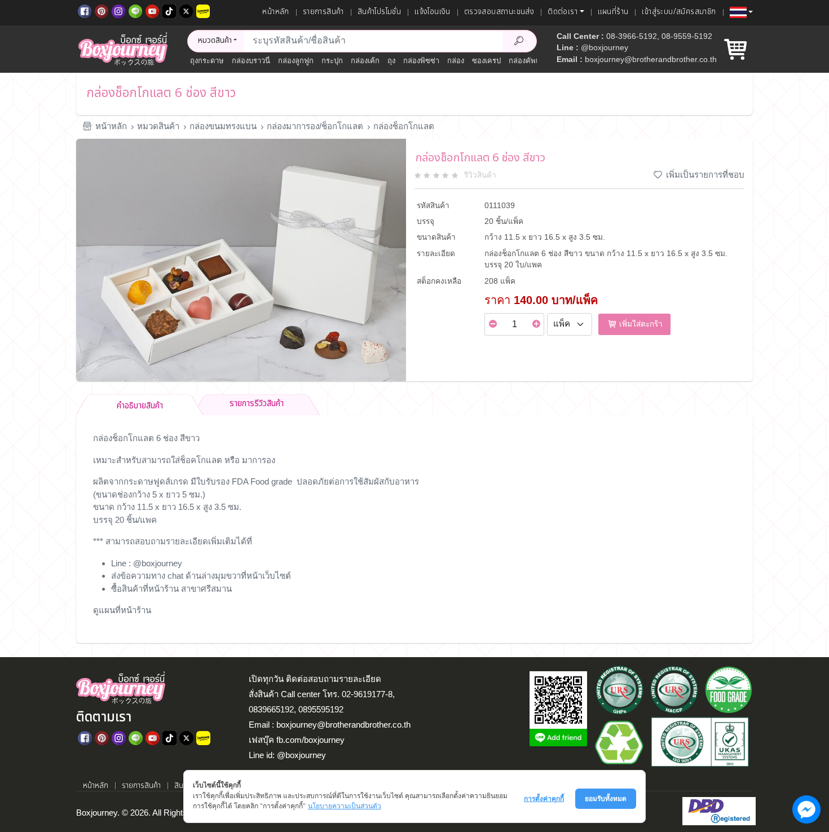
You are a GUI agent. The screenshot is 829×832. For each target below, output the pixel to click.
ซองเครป (486, 60)
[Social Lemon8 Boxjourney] (203, 10)
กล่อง (455, 60)
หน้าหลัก (275, 11)
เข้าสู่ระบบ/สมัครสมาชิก (679, 11)
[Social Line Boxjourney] (135, 10)
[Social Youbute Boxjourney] (152, 10)
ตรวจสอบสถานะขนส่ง (499, 11)
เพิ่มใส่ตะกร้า (640, 324)
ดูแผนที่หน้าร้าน (122, 610)
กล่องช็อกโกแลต (403, 126)
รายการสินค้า (323, 11)
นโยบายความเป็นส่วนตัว (344, 806)
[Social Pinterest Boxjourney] (101, 10)
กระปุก (332, 60)
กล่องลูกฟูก (296, 60)
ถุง (391, 60)
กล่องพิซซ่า (421, 60)
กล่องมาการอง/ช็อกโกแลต (315, 126)
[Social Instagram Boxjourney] (118, 10)
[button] (741, 12)
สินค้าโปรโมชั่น (379, 11)
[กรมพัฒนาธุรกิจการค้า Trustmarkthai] (718, 810)
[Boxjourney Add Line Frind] (558, 738)
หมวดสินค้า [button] (215, 40)
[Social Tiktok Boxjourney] (169, 10)
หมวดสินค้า (158, 126)
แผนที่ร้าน (613, 11)
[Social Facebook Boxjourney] (84, 10)
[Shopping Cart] (735, 54)
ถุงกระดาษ (207, 60)
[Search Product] (519, 41)
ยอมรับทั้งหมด (606, 798)
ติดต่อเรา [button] (562, 11)
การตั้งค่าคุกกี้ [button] (544, 798)
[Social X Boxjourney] (186, 10)
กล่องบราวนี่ (251, 60)
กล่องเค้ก (365, 60)
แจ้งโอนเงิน (432, 11)
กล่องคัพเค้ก (528, 60)
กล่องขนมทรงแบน (223, 126)
